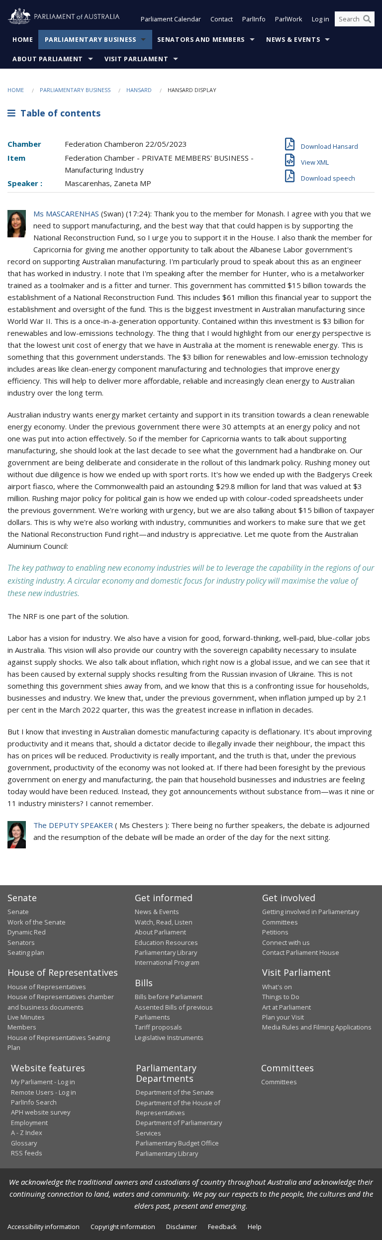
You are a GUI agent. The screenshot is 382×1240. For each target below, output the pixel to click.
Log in (320, 18)
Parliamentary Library (166, 952)
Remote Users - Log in (43, 1092)
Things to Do (280, 996)
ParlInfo (254, 18)
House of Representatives (46, 986)
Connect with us (286, 942)
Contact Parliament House (300, 952)
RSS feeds (26, 1152)
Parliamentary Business (90, 39)
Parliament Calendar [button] (171, 18)
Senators (21, 942)
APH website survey (40, 1112)
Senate (18, 911)
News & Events (293, 39)
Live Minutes (26, 1017)
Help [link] (255, 1226)
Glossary (24, 1142)
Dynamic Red (26, 932)
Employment (29, 1122)
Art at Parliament (286, 1007)
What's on (277, 986)
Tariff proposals (158, 1027)
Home (22, 39)
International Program (167, 962)
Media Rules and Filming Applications (317, 1027)
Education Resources (166, 942)
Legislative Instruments (169, 1037)
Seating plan (25, 952)
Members (21, 1027)
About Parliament (47, 59)
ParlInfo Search (34, 1102)
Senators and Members (201, 39)
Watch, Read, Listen (163, 922)
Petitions (275, 932)
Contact (221, 18)
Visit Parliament (136, 59)
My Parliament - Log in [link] (43, 1081)
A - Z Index (26, 1132)
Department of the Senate (175, 1092)
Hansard (139, 90)
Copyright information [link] (123, 1226)
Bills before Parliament (168, 996)
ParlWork (288, 18)
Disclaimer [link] (181, 1226)
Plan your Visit (283, 1017)
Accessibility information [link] (43, 1226)
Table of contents (57, 113)
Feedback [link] (222, 1226)
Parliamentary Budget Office (177, 1142)
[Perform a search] (367, 18)
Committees (279, 1081)
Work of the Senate (36, 922)
